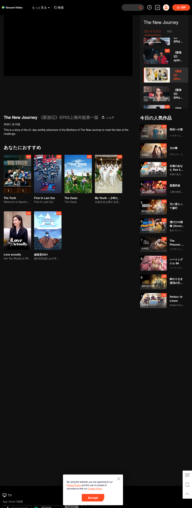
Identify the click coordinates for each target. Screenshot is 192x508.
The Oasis (70, 198)
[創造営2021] (48, 230)
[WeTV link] (12, 7)
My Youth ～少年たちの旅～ (112, 198)
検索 (61, 7)
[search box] (140, 7)
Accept (93, 497)
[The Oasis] (78, 174)
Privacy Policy (74, 485)
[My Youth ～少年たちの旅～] (108, 174)
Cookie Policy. (95, 488)
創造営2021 (41, 254)
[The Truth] (17, 174)
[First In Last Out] (48, 174)
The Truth (10, 198)
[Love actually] (17, 230)
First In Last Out (44, 198)
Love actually (12, 254)
